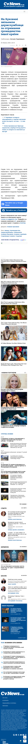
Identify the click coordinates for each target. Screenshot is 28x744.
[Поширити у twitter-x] (19, 45)
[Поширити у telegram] (25, 45)
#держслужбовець (7, 232)
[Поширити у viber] (22, 45)
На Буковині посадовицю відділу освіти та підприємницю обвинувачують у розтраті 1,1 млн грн (14, 677)
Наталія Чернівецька (17, 39)
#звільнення (18, 232)
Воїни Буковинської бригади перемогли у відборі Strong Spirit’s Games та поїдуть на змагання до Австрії (18, 445)
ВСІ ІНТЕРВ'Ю (23, 546)
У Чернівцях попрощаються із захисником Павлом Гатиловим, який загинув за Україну (13, 647)
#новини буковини (7, 234)
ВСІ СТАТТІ (24, 507)
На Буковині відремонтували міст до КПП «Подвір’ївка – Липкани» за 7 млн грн (18, 483)
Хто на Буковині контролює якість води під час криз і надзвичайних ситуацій (13, 472)
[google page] (14, 735)
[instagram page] (25, 735)
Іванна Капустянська (15, 519)
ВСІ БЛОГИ (24, 575)
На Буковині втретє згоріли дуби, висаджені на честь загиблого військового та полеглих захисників (13, 667)
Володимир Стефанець (15, 600)
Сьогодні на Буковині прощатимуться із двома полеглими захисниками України (14, 662)
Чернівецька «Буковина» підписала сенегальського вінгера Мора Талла (17, 497)
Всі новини (23, 504)
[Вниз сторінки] (24, 740)
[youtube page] (21, 735)
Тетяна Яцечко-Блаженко (16, 529)
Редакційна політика (9, 703)
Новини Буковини (13, 226)
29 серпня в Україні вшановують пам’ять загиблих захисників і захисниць (16, 477)
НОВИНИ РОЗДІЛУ (22, 637)
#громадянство (15, 230)
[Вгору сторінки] (24, 737)
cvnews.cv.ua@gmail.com (9, 219)
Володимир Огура (13, 593)
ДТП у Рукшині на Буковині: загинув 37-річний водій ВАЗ (14, 453)
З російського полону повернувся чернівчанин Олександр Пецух (17, 457)
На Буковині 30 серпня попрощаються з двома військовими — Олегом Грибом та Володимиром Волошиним (13, 466)
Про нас (5, 697)
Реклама (5, 705)
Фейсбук (23, 223)
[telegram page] (23, 735)
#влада (6, 230)
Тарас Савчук (12, 584)
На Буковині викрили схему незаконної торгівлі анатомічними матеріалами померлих (18, 490)
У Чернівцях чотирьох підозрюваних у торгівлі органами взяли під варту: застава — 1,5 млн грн (13, 440)
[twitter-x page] (18, 735)
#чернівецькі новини (8, 236)
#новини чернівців (20, 234)
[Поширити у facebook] (16, 45)
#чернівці (18, 236)
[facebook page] (16, 735)
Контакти (5, 700)
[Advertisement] (14, 152)
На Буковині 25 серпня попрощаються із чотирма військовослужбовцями (14, 652)
